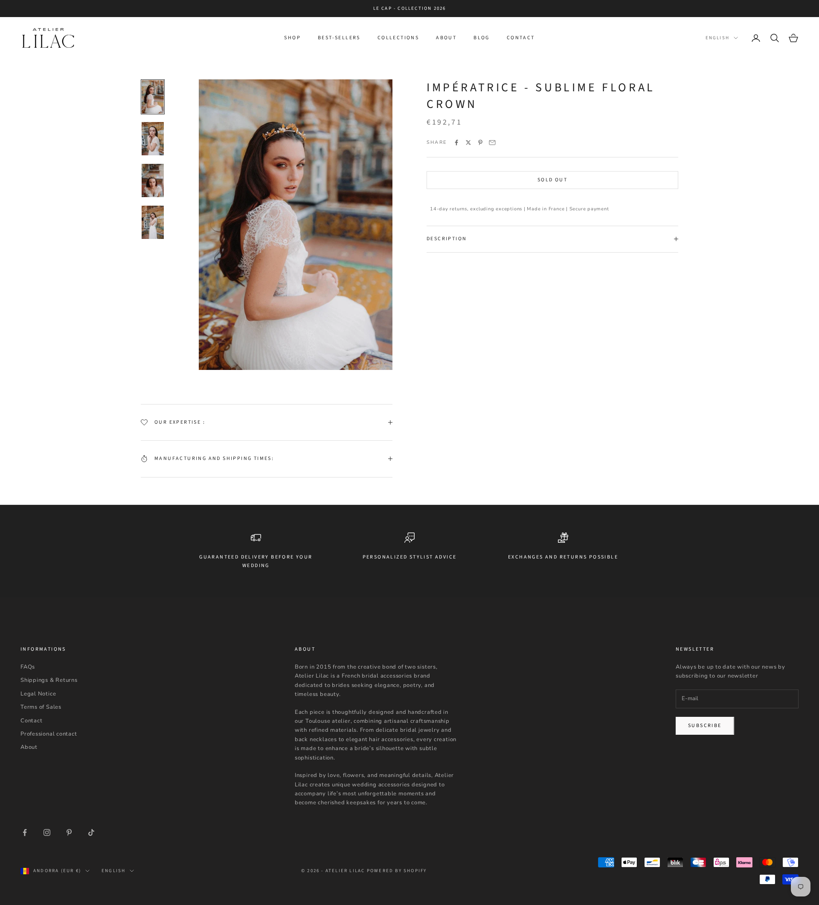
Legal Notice (38, 694)
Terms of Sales (40, 707)
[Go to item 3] (153, 180)
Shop (292, 37)
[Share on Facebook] (456, 142)
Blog (481, 37)
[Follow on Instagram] (47, 832)
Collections (398, 37)
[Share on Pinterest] (480, 142)
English (717, 38)
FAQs (27, 667)
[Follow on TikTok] (91, 832)
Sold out (552, 179)
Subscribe (705, 725)
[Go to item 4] (153, 222)
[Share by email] (492, 142)
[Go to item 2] (153, 138)
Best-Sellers (339, 37)
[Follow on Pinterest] (69, 832)
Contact (521, 37)
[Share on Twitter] (468, 142)
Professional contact (48, 734)
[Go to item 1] (153, 96)
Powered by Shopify (397, 870)
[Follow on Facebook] (24, 832)
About (446, 37)
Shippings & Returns (49, 680)
